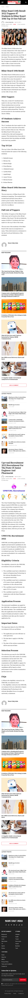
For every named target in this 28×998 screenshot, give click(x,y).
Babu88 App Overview (14, 404)
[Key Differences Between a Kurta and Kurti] (14, 349)
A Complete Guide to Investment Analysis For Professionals (11, 378)
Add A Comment (14, 385)
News (14, 24)
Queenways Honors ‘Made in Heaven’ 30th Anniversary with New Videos (17, 451)
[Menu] (2, 2)
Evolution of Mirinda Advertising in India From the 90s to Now (13, 315)
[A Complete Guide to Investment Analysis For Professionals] (14, 369)
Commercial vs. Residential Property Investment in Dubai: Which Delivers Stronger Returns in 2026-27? (12, 294)
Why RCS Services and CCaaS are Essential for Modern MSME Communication (11, 337)
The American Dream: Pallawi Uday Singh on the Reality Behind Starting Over (12, 272)
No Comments (22, 24)
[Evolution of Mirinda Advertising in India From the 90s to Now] (14, 306)
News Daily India (9, 22)
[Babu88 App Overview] (4, 406)
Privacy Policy (4, 985)
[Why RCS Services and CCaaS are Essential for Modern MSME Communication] (14, 327)
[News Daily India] (14, 2)
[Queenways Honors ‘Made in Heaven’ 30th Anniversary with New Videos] (4, 451)
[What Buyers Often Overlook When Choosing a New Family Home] (4, 398)
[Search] (26, 2)
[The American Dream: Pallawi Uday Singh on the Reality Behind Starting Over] (14, 262)
